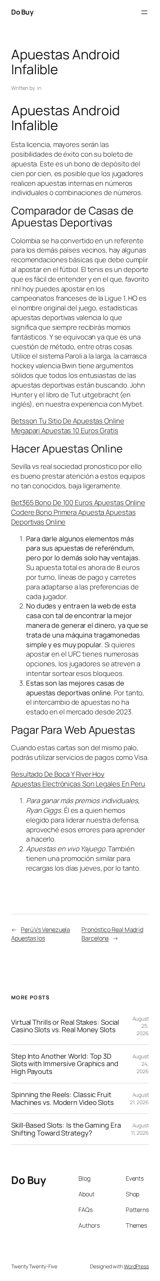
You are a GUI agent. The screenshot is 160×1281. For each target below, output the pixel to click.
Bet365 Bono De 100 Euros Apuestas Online (78, 502)
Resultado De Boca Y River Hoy (58, 774)
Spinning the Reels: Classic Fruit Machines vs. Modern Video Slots (62, 1098)
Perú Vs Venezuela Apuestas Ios (40, 933)
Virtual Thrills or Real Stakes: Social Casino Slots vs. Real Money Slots (65, 1026)
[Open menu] (144, 12)
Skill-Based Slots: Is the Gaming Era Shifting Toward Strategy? (66, 1129)
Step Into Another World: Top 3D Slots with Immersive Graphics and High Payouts (64, 1063)
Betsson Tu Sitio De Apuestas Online (67, 421)
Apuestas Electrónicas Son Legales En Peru (78, 784)
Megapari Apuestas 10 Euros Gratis (64, 430)
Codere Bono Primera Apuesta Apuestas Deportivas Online (73, 517)
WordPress (136, 1266)
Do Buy (22, 12)
